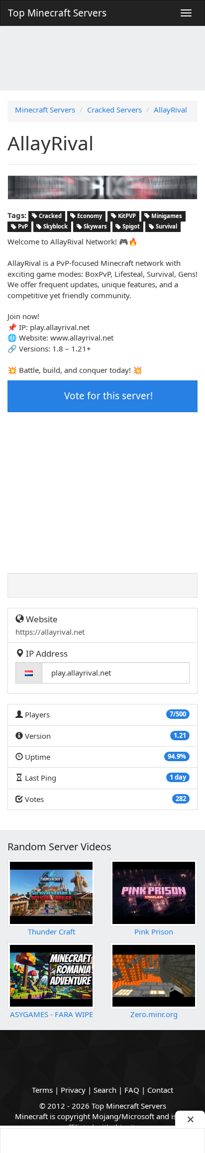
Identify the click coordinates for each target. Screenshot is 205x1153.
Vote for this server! (107, 395)
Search (105, 1090)
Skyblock (55, 227)
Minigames (166, 216)
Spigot (130, 227)
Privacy (73, 1090)
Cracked (49, 216)
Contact (160, 1090)
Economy (89, 216)
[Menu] (186, 12)
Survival (165, 227)
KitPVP (126, 216)
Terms (42, 1090)
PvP (22, 227)
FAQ (131, 1090)
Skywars (94, 227)
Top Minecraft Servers (57, 12)
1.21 (180, 735)
